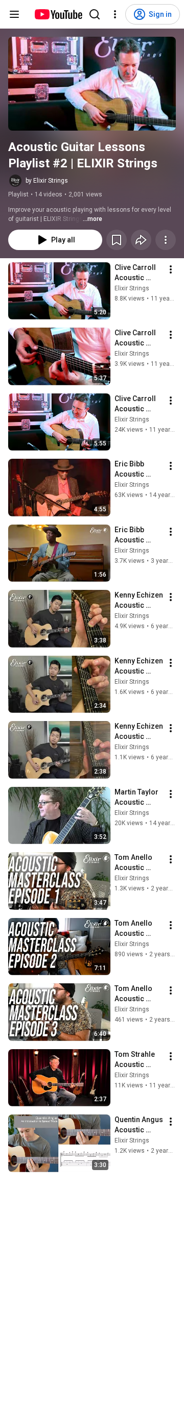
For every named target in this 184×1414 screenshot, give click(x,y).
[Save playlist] (116, 240)
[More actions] (165, 240)
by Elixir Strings (47, 180)
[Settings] (115, 14)
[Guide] (14, 14)
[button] (92, 84)
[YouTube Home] (58, 14)
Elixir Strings (131, 288)
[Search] (94, 14)
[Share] (141, 240)
